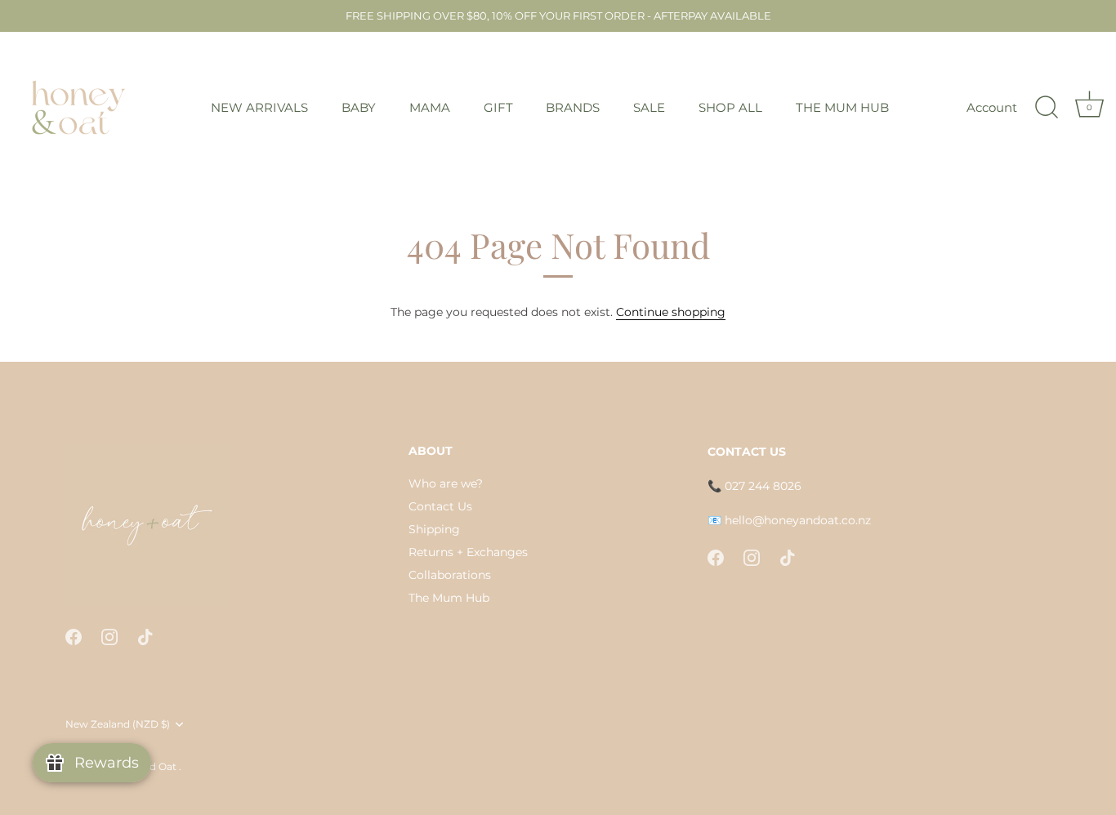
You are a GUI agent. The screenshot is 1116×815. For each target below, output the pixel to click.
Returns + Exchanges (468, 552)
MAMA (429, 107)
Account (991, 107)
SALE (649, 107)
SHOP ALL (730, 107)
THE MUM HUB (842, 107)
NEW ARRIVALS (259, 107)
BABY (358, 107)
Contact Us (440, 506)
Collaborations (449, 575)
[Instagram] (109, 636)
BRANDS (573, 107)
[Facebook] (73, 636)
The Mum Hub (448, 597)
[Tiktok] (145, 636)
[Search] (1047, 108)
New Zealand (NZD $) (117, 724)
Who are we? (445, 483)
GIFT (498, 107)
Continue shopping (670, 312)
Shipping (434, 529)
